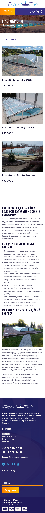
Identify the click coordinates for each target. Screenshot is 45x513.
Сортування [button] (10, 39)
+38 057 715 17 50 (12, 452)
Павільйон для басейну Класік (17, 79)
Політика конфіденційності (12, 502)
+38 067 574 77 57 (12, 448)
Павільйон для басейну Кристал (18, 127)
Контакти (5, 441)
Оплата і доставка (9, 436)
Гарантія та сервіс (9, 439)
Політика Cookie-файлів (11, 505)
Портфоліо (6, 433)
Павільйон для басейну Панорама (18, 175)
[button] (7, 11)
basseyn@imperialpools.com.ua (15, 457)
